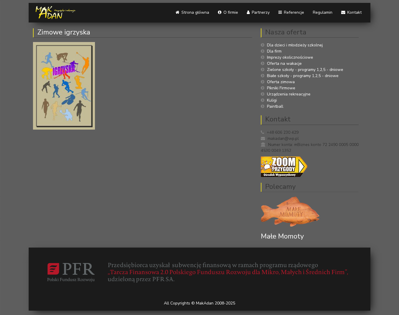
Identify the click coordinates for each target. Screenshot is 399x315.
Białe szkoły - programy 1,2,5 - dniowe (303, 76)
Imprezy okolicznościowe (290, 57)
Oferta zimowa (281, 82)
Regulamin (322, 12)
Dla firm (274, 51)
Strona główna (194, 12)
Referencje (293, 12)
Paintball (275, 106)
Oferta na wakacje (284, 63)
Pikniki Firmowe (281, 88)
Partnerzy (260, 12)
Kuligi (272, 100)
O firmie (230, 12)
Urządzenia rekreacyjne (288, 94)
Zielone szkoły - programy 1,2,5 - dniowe (305, 69)
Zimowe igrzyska (63, 32)
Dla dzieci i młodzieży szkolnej (295, 45)
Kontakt (354, 12)
